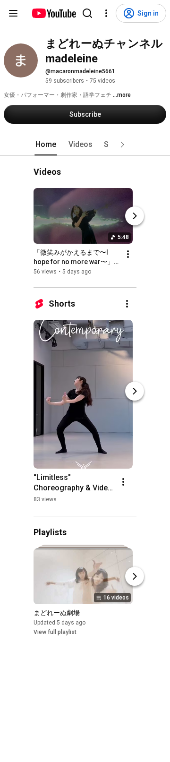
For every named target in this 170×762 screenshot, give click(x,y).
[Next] (134, 215)
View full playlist (55, 632)
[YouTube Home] (54, 13)
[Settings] (106, 13)
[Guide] (13, 13)
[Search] (87, 13)
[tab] (45, 144)
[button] (122, 144)
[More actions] (128, 254)
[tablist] (85, 144)
